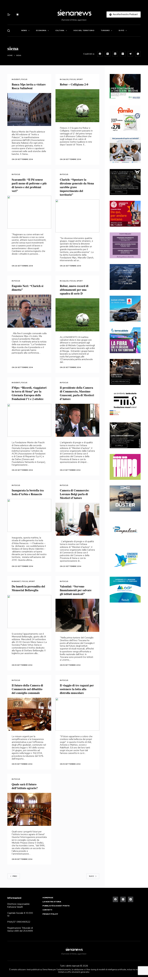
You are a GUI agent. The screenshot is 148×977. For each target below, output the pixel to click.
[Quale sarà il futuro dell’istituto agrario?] (29, 809)
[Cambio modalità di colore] (17, 14)
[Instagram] (123, 899)
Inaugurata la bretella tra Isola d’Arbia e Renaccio (28, 492)
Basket (17, 581)
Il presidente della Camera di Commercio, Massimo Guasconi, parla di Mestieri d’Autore (77, 393)
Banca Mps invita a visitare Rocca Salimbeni (29, 86)
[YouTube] (130, 899)
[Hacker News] (122, 54)
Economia (41, 30)
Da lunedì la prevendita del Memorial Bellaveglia (28, 588)
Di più (121, 30)
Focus (24, 79)
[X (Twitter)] (107, 54)
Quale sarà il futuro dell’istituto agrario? (25, 786)
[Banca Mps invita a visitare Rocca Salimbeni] (29, 109)
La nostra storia (51, 902)
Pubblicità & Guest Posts (56, 906)
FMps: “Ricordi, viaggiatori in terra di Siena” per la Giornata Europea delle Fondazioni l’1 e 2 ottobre (29, 393)
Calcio (65, 79)
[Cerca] (8, 30)
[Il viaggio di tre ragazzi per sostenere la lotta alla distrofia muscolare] (77, 714)
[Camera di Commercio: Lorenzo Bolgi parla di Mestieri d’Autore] (77, 519)
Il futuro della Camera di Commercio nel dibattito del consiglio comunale (27, 689)
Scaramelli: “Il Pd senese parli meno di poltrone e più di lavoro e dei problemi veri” (29, 185)
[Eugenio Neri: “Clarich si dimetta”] (29, 311)
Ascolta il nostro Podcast (125, 14)
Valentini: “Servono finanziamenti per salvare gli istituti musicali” (75, 590)
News (24, 30)
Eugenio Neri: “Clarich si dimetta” (27, 288)
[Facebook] (100, 54)
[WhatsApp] (138, 54)
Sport (80, 79)
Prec (15, 876)
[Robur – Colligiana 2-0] (77, 105)
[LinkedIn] (115, 54)
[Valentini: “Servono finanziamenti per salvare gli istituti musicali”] (77, 615)
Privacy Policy (50, 914)
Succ (91, 876)
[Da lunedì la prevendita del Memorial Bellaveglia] (29, 611)
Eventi (17, 79)
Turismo (105, 30)
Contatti (47, 910)
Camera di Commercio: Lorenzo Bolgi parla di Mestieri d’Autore (74, 494)
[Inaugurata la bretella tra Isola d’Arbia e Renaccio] (29, 515)
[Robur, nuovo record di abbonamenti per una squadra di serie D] (77, 314)
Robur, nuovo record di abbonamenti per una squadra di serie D (74, 290)
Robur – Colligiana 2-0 (74, 84)
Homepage (47, 898)
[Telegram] (130, 54)
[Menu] (8, 14)
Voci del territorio (83, 30)
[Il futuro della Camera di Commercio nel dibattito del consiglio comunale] (29, 714)
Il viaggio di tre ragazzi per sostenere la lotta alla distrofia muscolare (77, 689)
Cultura (59, 30)
